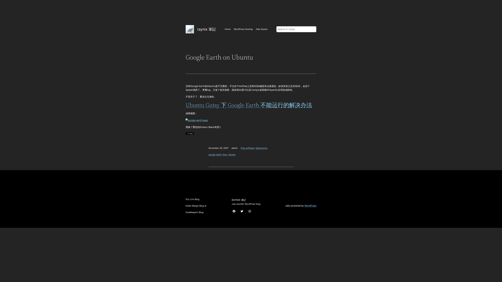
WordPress (310, 205)
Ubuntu (231, 154)
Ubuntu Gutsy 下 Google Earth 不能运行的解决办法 (249, 105)
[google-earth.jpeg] (197, 120)
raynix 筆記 (206, 29)
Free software (247, 148)
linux (225, 154)
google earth (215, 154)
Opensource (261, 148)
